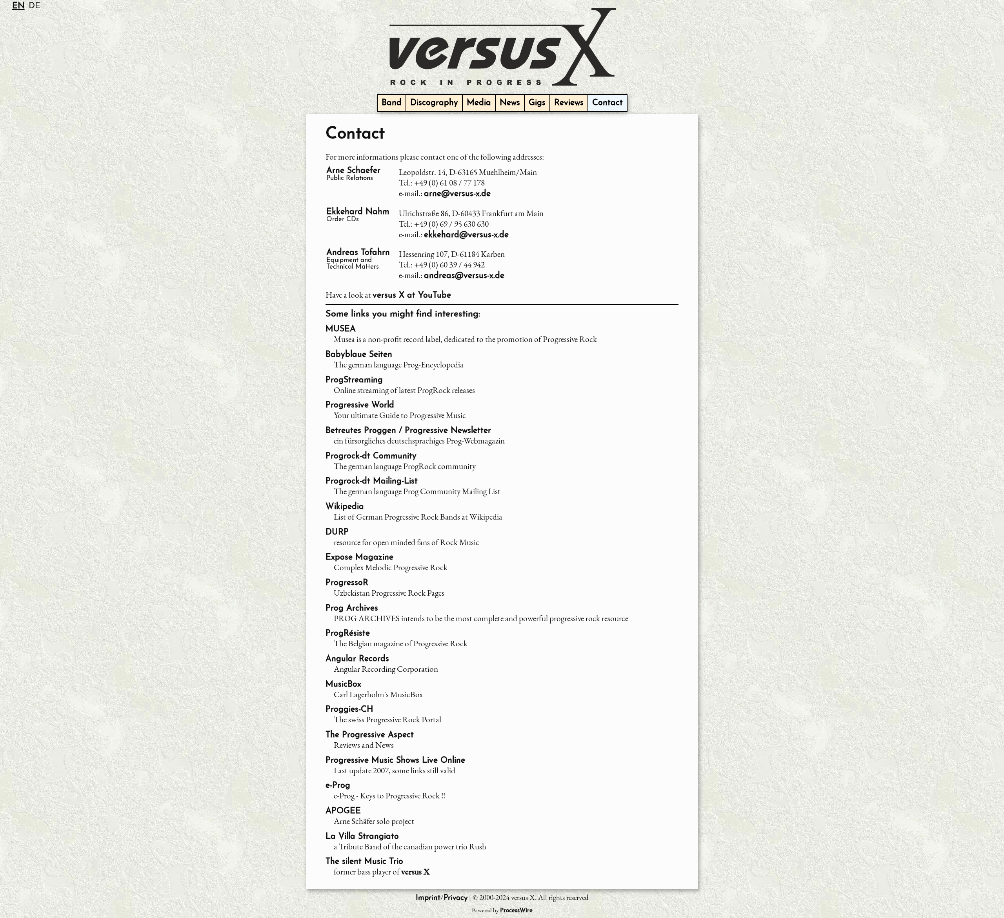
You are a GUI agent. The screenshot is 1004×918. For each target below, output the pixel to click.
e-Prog (338, 786)
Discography (434, 103)
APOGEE (343, 811)
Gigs (537, 103)
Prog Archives (352, 608)
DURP (337, 532)
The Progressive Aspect (370, 735)
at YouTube (412, 295)
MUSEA (341, 329)
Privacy (455, 898)
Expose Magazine (359, 557)
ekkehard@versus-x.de (466, 235)
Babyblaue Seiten (359, 355)
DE (34, 6)
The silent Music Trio (364, 862)
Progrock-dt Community (371, 456)
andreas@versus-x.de (464, 276)
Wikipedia (345, 507)
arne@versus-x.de (457, 194)
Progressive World (360, 405)
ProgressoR (347, 583)
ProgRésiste (348, 633)
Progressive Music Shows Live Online (395, 760)
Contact (607, 103)
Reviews (569, 103)
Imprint (428, 898)
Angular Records (357, 659)
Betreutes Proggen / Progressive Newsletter (408, 431)
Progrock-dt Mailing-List (372, 481)
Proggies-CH (349, 709)
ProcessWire (516, 910)
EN (18, 6)
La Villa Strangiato (362, 837)
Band (392, 103)
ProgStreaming (354, 380)
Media (479, 103)
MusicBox (343, 684)
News (510, 103)
